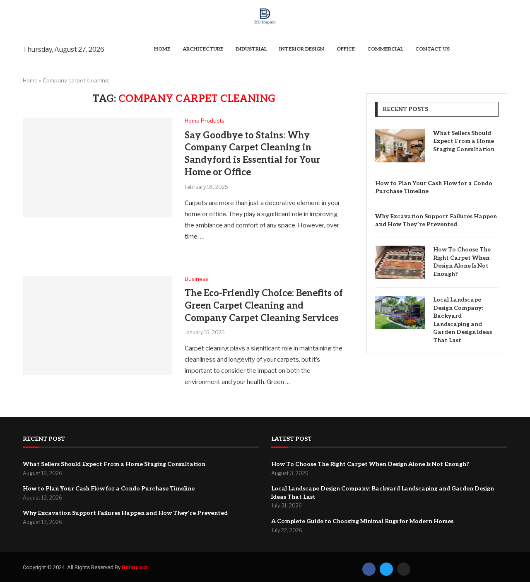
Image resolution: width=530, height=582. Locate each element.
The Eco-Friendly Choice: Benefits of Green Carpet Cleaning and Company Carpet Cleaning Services (264, 305)
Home (162, 49)
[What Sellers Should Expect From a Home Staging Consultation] (400, 145)
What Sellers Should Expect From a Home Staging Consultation (463, 141)
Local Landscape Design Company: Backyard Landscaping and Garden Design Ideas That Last (462, 320)
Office (346, 49)
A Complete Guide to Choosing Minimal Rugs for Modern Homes (362, 521)
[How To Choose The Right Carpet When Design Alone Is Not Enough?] (400, 262)
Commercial (385, 49)
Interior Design (301, 49)
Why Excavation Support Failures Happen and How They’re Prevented (436, 220)
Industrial (251, 49)
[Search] (503, 49)
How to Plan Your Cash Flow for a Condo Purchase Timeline (433, 187)
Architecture (203, 49)
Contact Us (432, 49)
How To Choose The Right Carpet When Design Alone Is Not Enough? (462, 262)
